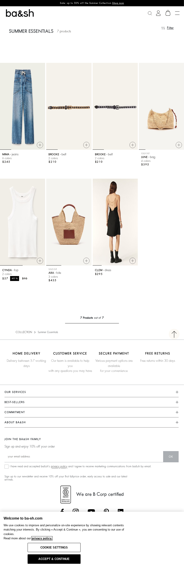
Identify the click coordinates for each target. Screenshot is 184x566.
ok (171, 456)
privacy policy (59, 466)
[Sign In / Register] (158, 13)
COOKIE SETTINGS (54, 547)
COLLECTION (24, 332)
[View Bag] (168, 13)
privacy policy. (42, 538)
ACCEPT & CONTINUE (54, 559)
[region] (92, 539)
